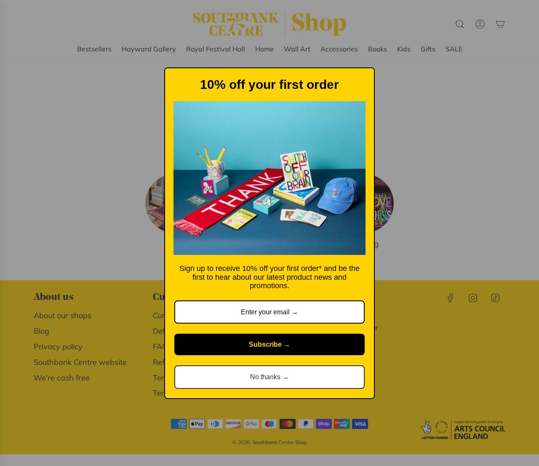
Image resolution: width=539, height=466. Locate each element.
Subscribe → (269, 344)
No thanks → (269, 376)
